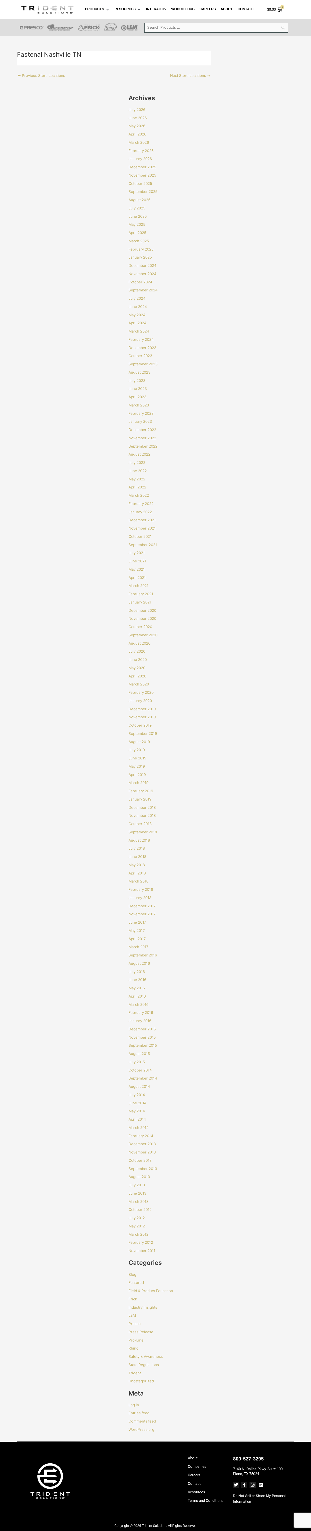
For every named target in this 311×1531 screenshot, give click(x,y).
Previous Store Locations (41, 75)
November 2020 (142, 618)
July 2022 (137, 462)
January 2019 (140, 799)
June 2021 (137, 561)
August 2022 (139, 454)
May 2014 (137, 1111)
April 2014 (137, 1119)
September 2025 (143, 191)
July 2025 (137, 208)
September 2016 (143, 955)
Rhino (133, 1348)
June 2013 (138, 1193)
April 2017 (137, 939)
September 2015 (143, 1045)
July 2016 (137, 971)
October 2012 (140, 1209)
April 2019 (137, 774)
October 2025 (140, 183)
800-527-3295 (248, 1459)
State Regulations (144, 1364)
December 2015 (142, 1029)
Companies (197, 1466)
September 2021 (143, 544)
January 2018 (140, 897)
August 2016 (139, 963)
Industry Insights (143, 1307)
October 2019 (140, 725)
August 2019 (139, 741)
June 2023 (138, 388)
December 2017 (142, 906)
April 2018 (137, 873)
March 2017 (138, 947)
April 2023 (138, 397)
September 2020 (143, 635)
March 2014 (139, 1127)
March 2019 (138, 782)
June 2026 (138, 118)
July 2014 (137, 1094)
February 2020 (141, 692)
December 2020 (142, 610)
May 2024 (137, 315)
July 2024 (137, 298)
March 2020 (139, 684)
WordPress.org (141, 1429)
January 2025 (140, 257)
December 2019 (142, 709)
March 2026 (139, 142)
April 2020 (137, 676)
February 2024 (141, 339)
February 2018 (141, 889)
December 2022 (142, 429)
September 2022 (143, 446)
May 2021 (137, 569)
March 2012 (138, 1234)
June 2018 (137, 856)
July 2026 (137, 109)
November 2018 (142, 815)
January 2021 (140, 602)
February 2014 (141, 1136)
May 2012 (137, 1226)
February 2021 (141, 594)
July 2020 (137, 651)
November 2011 (142, 1250)
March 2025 (139, 241)
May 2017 (137, 930)
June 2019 (137, 758)
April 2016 (137, 996)
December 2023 (142, 347)
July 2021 (137, 552)
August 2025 (139, 200)
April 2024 (138, 323)
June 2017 (137, 922)
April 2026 (137, 134)
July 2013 (137, 1185)
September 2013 (143, 1168)
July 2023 (137, 380)
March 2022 (139, 495)
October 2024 (140, 282)
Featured (136, 1282)
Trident (135, 1373)
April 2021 (137, 577)
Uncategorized (141, 1381)
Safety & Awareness (146, 1356)
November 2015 (142, 1037)
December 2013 (142, 1144)
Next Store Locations (190, 75)
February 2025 (141, 249)
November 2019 (142, 717)
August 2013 (139, 1176)
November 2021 (142, 528)
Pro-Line (136, 1340)
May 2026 (137, 126)
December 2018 (142, 807)
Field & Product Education (151, 1290)
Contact (194, 1483)
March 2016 (138, 1004)
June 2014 (138, 1103)
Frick (133, 1299)
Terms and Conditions (206, 1500)
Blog (132, 1274)
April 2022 (137, 487)
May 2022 (137, 479)
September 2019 (143, 733)
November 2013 (142, 1152)
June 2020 (138, 659)
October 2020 (140, 626)
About (193, 1458)
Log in (134, 1405)
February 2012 (141, 1242)
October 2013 (140, 1160)
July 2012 (137, 1218)
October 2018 (140, 823)
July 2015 (137, 1062)
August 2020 (139, 643)
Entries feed (139, 1413)
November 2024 (142, 273)
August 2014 (139, 1086)
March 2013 (139, 1201)
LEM (132, 1315)
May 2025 (137, 224)
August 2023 (140, 372)
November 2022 (142, 438)
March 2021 (138, 585)
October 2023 (140, 355)
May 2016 (137, 988)
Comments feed (142, 1421)
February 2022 (141, 503)
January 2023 (140, 421)
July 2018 (137, 848)
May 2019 (137, 766)
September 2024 (143, 290)
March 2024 (139, 331)
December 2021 (142, 520)
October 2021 (140, 536)
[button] (97, 9)
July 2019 (137, 749)
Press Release (141, 1332)
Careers (194, 1475)
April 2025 (137, 232)
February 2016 (141, 1012)
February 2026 (141, 150)
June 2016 (137, 979)
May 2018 (137, 865)
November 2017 (142, 914)
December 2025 (142, 167)
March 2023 (139, 405)
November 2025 (142, 175)
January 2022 (140, 512)
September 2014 (143, 1078)
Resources (196, 1492)
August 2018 (139, 840)
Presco (135, 1323)
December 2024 (142, 265)
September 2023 (143, 364)
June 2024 (138, 306)
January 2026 (140, 158)
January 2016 (140, 1020)
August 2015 (139, 1053)
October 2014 (140, 1070)
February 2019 (141, 791)
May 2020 (137, 668)
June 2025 (138, 216)
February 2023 (141, 413)
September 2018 (143, 832)
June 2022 (138, 470)
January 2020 (140, 700)
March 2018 (138, 881)
